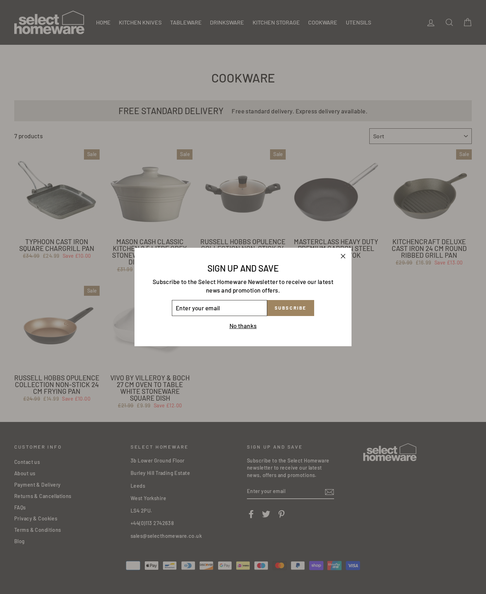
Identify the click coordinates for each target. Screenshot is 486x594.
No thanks (243, 325)
